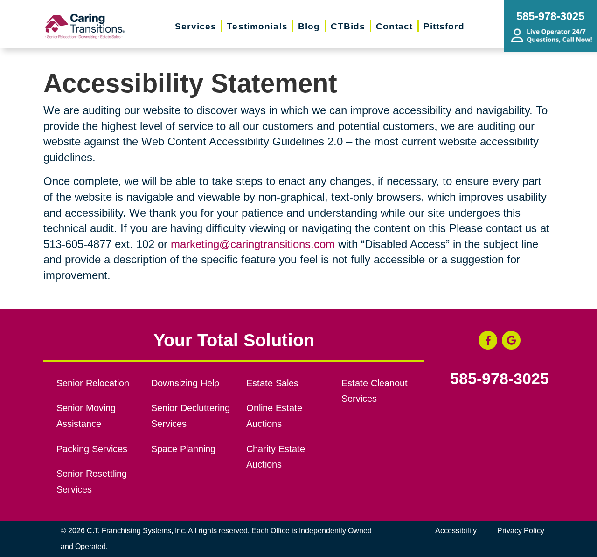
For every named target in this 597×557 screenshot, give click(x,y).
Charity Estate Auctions (275, 457)
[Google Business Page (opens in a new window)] (511, 340)
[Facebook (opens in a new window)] (488, 340)
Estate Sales (272, 383)
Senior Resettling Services (91, 481)
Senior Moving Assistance (86, 416)
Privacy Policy (520, 531)
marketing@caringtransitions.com (253, 244)
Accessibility (456, 531)
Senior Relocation (92, 383)
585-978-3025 (499, 379)
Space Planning (183, 449)
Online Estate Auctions (274, 416)
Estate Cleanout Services (374, 391)
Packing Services (91, 449)
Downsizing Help (185, 383)
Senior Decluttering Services (190, 416)
